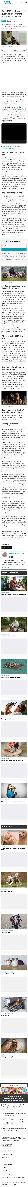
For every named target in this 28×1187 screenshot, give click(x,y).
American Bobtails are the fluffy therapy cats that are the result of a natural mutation (14, 1122)
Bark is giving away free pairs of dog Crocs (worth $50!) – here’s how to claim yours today (15, 1107)
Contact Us (4, 1170)
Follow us (16, 50)
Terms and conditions (7, 1151)
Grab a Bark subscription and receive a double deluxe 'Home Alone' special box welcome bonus (14, 1098)
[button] (2, 2)
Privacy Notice (21, 255)
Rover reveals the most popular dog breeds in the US (14, 1114)
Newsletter (23, 50)
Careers (4, 1167)
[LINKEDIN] (10, 557)
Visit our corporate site (13, 1140)
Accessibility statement (7, 1164)
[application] (14, 132)
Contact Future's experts (8, 1154)
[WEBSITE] (12, 557)
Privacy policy (5, 1157)
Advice (3, 20)
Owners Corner (5, 7)
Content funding (6, 1174)
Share (5, 50)
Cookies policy (5, 1161)
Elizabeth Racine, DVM (13, 20)
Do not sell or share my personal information (13, 1177)
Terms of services (19, 253)
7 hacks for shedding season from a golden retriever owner (14, 1129)
